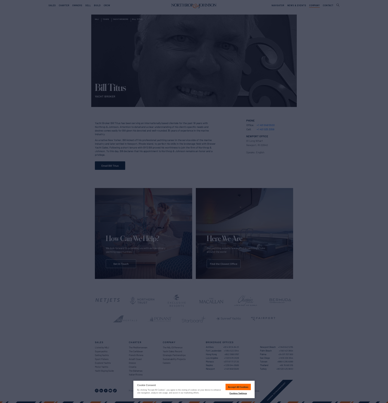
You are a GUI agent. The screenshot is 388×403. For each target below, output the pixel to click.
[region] (194, 389)
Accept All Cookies (238, 386)
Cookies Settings (238, 393)
